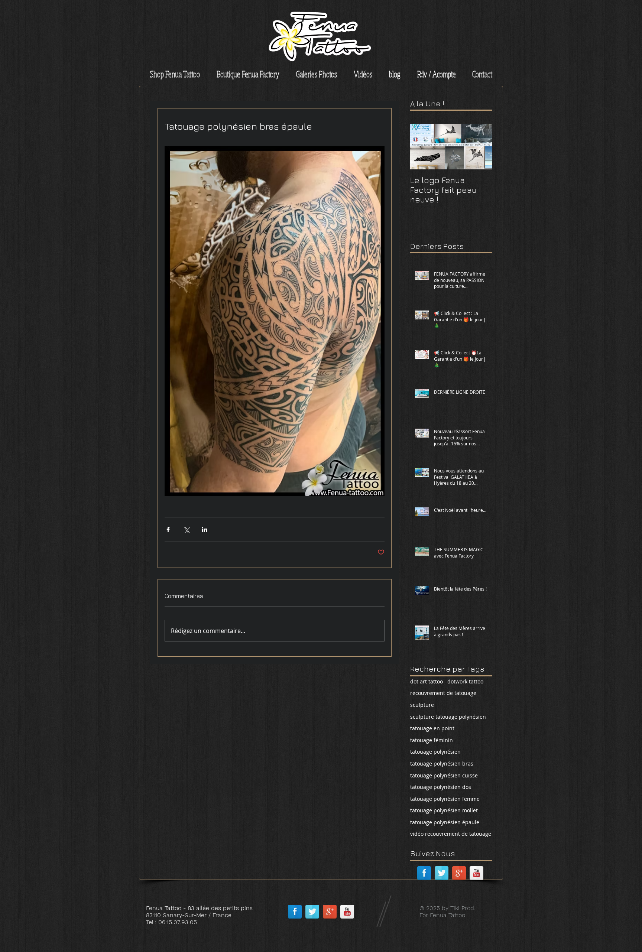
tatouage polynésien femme (445, 798)
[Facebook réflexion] (424, 873)
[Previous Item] (422, 146)
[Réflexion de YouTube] (476, 873)
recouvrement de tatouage (443, 692)
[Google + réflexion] (459, 873)
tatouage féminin (431, 740)
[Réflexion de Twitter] (441, 873)
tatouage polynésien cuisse (444, 775)
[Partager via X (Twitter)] (186, 529)
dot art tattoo (426, 681)
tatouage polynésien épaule (444, 822)
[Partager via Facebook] (168, 529)
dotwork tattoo (465, 681)
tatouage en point (432, 728)
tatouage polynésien (435, 751)
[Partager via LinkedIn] (204, 529)
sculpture (422, 704)
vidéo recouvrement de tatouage (450, 833)
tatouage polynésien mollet (444, 810)
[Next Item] (480, 146)
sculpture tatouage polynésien (448, 716)
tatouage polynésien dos (440, 786)
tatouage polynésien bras (441, 763)
